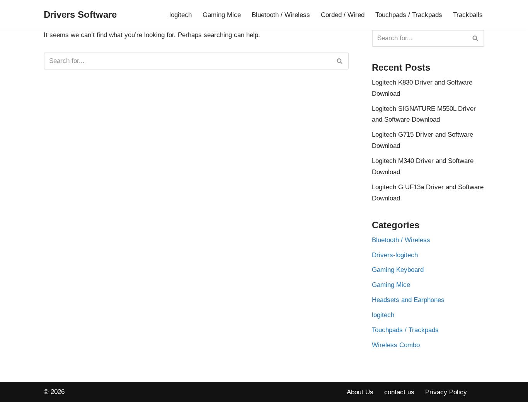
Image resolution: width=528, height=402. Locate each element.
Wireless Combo (396, 345)
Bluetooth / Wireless (281, 15)
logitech (180, 15)
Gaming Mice (222, 15)
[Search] (340, 61)
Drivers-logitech (395, 255)
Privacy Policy (446, 392)
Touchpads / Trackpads (408, 15)
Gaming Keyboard (398, 269)
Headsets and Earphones (408, 300)
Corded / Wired (342, 15)
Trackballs (468, 15)
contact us (399, 392)
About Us (360, 392)
